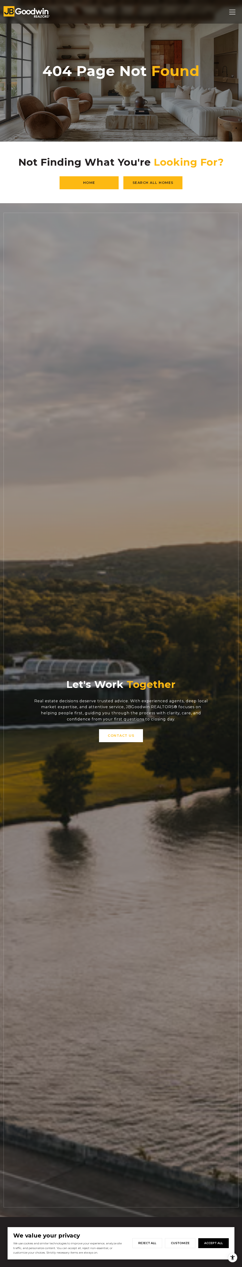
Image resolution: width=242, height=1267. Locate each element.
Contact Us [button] (121, 735)
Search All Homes (153, 183)
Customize (180, 1243)
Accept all (213, 1243)
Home (89, 183)
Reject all (147, 1243)
